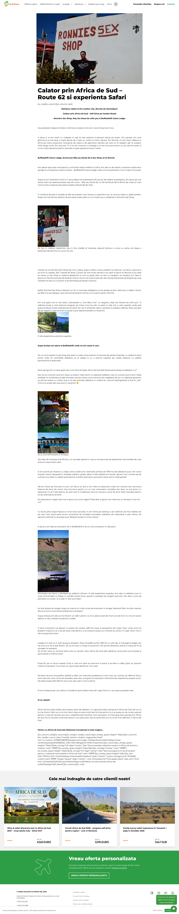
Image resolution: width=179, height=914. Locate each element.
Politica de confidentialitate (83, 904)
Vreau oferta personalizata (89, 875)
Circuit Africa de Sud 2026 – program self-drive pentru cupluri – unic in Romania (88, 829)
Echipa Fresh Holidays (81, 900)
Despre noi (159, 4)
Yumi (109, 4)
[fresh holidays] (12, 3)
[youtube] (165, 893)
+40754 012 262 (22, 901)
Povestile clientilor (142, 4)
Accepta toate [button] (170, 910)
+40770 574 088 (22, 905)
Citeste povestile (119, 868)
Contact (171, 4)
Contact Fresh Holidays (81, 896)
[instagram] (159, 893)
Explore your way (96, 4)
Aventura (79, 4)
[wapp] (172, 893)
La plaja (66, 4)
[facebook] (152, 893)
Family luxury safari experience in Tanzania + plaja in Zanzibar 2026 (145, 829)
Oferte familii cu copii (50, 4)
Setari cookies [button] (157, 910)
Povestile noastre (79, 892)
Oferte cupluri (30, 4)
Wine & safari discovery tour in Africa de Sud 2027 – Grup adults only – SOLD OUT (29, 829)
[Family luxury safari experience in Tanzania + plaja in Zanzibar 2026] (147, 805)
